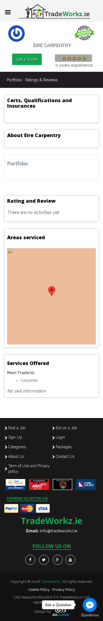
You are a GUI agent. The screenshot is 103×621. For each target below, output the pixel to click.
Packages (64, 447)
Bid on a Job (66, 428)
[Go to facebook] (90, 605)
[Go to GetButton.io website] (90, 615)
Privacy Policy (63, 589)
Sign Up (15, 437)
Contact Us (65, 456)
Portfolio (14, 80)
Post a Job (17, 428)
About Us (16, 456)
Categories (17, 447)
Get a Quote (27, 59)
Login (60, 437)
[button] (51, 291)
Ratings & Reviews (41, 80)
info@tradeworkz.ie (58, 530)
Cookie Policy (39, 589)
